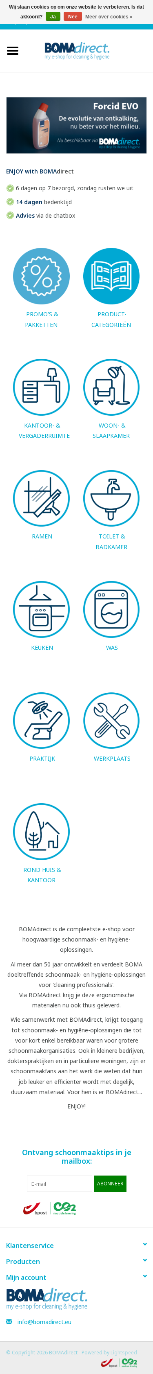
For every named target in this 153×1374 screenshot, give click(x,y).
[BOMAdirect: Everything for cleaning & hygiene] (89, 50)
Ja (53, 17)
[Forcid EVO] (76, 125)
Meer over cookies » (109, 17)
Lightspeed (124, 1352)
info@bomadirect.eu (44, 1322)
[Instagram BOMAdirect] (123, 1208)
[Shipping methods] (50, 1208)
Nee (73, 17)
